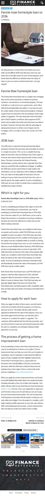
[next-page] (24, 451)
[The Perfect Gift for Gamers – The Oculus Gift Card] (22, 439)
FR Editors (6, 20)
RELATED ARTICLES (14, 430)
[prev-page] (21, 451)
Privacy (27, 493)
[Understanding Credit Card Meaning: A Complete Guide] (8, 439)
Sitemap (33, 493)
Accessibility (18, 493)
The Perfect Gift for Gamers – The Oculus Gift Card (22, 446)
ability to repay (6, 389)
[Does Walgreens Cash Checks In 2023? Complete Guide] (37, 439)
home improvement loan (24, 372)
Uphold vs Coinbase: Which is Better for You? (35, 422)
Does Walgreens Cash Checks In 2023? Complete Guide (36, 446)
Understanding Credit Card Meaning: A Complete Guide (7, 446)
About (11, 493)
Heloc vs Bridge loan (8, 421)
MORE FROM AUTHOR (29, 430)
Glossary (5, 8)
